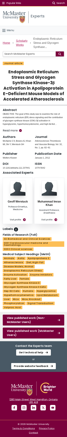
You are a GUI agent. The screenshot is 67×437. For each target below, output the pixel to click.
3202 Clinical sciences (18, 249)
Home (6, 42)
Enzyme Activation (15, 274)
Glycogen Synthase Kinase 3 (22, 282)
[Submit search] (60, 53)
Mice (16, 299)
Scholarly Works (21, 42)
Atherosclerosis (13, 262)
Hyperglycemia (46, 291)
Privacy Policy (47, 428)
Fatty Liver (10, 278)
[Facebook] (14, 407)
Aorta (21, 258)
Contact (33, 432)
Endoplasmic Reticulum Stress (23, 270)
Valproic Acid (12, 307)
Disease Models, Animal (18, 266)
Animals (9, 258)
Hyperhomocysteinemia (19, 295)
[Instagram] (24, 407)
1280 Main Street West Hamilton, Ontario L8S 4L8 (33, 401)
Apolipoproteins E (38, 258)
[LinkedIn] (33, 407)
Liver (7, 299)
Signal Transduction (40, 303)
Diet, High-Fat (35, 262)
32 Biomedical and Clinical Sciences (27, 238)
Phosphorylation (14, 303)
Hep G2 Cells (12, 291)
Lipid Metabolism (47, 295)
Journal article (13, 63)
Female (24, 278)
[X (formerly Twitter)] (43, 407)
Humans (28, 291)
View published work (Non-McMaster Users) (26, 320)
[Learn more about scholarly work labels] (16, 229)
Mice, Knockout (31, 299)
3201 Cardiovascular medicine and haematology (26, 244)
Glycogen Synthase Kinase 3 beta (25, 286)
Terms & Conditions (23, 428)
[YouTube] (52, 407)
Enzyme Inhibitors (41, 274)
